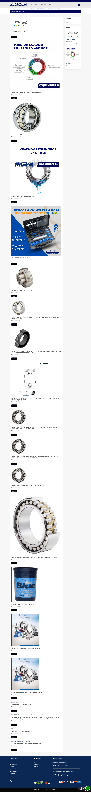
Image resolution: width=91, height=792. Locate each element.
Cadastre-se (78, 0)
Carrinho (36, 766)
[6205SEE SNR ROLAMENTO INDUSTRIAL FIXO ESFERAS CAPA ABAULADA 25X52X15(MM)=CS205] (36, 379)
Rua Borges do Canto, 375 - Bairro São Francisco (62, 767)
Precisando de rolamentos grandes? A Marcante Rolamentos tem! (34, 557)
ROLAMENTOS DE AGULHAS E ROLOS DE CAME (26, 744)
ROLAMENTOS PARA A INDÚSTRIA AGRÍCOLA (26, 648)
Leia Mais (14, 36)
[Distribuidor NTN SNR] (36, 23)
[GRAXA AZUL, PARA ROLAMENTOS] (36, 584)
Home (31, 4)
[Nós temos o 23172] (36, 117)
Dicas (67, 22)
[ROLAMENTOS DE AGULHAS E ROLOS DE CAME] (36, 741)
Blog (45, 4)
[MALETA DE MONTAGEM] (36, 231)
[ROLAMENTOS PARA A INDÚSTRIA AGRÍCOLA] (36, 630)
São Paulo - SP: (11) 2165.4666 (52, 0)
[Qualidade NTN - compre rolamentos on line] (36, 674)
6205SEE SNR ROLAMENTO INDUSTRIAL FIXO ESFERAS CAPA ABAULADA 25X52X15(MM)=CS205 (35, 399)
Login (72, 0)
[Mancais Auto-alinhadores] (36, 728)
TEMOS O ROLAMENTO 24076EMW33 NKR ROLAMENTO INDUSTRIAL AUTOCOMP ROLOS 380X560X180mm (34, 428)
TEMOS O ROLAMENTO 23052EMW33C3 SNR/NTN (28, 485)
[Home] (18, 4)
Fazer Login (36, 762)
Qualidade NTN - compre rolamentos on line (26, 692)
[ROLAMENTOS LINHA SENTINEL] (36, 278)
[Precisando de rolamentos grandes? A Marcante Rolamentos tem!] (36, 525)
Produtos (41, 4)
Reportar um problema (14, 768)
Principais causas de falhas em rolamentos (26, 92)
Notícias (67, 21)
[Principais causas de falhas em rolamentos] (36, 65)
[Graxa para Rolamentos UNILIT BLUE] (36, 169)
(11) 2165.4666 (62, 774)
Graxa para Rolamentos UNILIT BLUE (24, 196)
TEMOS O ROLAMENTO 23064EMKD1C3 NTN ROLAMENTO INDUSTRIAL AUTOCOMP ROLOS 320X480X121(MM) (35, 457)
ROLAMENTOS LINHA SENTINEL (21, 290)
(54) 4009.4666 (64, 770)
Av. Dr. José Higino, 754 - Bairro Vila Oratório (61, 775)
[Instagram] (14, 784)
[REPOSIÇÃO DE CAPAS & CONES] (36, 702)
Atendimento (12, 773)
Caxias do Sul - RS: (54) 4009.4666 (36, 0)
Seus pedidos (37, 768)
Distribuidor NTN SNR (18, 31)
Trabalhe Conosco (13, 771)
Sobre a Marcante (13, 764)
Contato (49, 4)
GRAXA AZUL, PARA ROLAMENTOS (22, 604)
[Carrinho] (78, 4)
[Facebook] (11, 784)
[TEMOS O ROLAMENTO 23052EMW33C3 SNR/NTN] (36, 475)
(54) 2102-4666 (65, 765)
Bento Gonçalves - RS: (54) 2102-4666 (20, 0)
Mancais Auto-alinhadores (20, 731)
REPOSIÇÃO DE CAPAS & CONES (21, 705)
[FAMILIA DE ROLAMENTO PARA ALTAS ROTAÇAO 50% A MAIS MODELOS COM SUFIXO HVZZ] (36, 307)
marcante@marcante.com (60, 762)
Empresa (35, 4)
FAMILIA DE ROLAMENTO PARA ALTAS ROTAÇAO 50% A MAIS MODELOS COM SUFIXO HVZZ (35, 318)
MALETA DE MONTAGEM (19, 258)
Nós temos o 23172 (17, 135)
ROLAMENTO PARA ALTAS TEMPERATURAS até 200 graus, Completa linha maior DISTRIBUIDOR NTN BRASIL (36, 352)
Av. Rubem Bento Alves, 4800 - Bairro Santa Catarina (63, 771)
